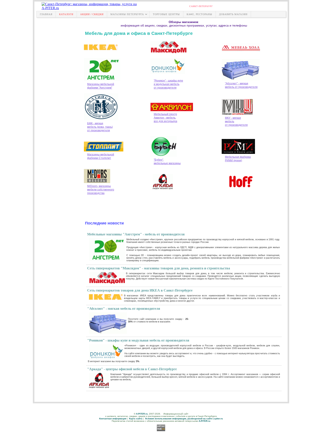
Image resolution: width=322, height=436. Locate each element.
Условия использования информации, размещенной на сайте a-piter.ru (184, 418)
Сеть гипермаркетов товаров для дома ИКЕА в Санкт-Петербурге (140, 290)
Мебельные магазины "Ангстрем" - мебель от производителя (136, 234)
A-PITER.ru (142, 414)
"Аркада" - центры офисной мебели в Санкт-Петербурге (132, 369)
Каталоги (66, 14)
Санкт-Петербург (201, 6)
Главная (46, 14)
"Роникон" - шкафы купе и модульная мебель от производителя (138, 340)
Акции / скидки (92, 14)
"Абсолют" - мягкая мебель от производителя (123, 308)
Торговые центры (166, 14)
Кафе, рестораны (199, 14)
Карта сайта (135, 418)
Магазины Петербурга (127, 14)
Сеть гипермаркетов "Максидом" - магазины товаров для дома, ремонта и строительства (158, 268)
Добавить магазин (233, 14)
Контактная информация (112, 418)
